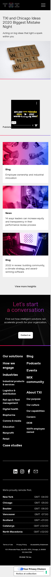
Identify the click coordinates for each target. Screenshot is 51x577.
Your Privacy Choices (34, 569)
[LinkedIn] (15, 471)
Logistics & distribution (9, 392)
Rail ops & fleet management (11, 401)
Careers (31, 417)
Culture (26, 127)
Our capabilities (36, 411)
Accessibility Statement (39, 545)
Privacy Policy (21, 545)
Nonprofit (8, 433)
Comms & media (12, 421)
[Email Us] (35, 471)
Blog (30, 356)
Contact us (25, 72)
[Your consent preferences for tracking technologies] (46, 572)
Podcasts (34, 363)
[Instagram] (22, 471)
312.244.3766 (27, 552)
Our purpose (34, 399)
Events (32, 370)
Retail (6, 439)
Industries (10, 375)
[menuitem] (13, 402)
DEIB (29, 423)
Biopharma (9, 415)
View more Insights (25, 286)
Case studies (12, 445)
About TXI (34, 392)
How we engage (9, 365)
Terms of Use (8, 545)
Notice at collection (26, 573)
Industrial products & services (13, 383)
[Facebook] (29, 471)
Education (8, 427)
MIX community (35, 380)
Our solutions (13, 356)
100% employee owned (36, 430)
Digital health (10, 409)
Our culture (33, 405)
